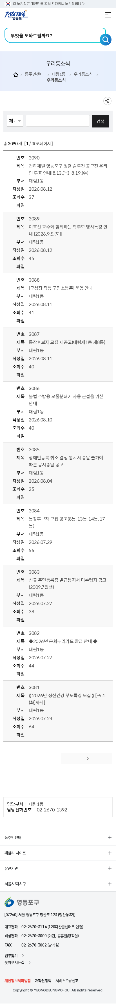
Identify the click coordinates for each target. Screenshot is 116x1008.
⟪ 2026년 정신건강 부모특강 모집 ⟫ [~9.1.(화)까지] (67, 699)
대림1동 (59, 74)
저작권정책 (43, 981)
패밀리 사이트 (15, 853)
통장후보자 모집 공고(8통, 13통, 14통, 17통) (67, 522)
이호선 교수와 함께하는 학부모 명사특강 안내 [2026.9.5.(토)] (68, 230)
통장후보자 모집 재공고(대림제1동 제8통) (67, 342)
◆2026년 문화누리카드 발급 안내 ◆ (63, 641)
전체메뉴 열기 (108, 15)
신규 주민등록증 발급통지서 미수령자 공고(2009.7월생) (67, 583)
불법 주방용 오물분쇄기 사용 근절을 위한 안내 (66, 400)
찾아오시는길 (14, 962)
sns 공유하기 (107, 101)
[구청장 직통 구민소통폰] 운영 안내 (60, 287)
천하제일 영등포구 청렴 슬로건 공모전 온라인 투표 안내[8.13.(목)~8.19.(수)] (68, 169)
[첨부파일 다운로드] (32, 266)
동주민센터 (34, 74)
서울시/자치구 (15, 884)
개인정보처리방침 (18, 981)
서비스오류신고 (66, 981)
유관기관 (11, 868)
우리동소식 (83, 74)
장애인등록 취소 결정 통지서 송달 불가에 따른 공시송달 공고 (66, 461)
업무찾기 (11, 956)
